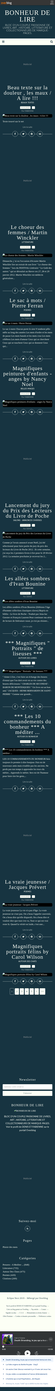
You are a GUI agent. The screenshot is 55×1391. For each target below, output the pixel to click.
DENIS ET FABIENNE (32, 1127)
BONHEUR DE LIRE (27, 16)
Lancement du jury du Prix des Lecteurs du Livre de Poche (27, 510)
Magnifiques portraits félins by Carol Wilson (27, 951)
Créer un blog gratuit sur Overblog (17, 1309)
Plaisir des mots (10, 1247)
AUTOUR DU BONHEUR (27, 737)
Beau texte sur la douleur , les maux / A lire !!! (27, 93)
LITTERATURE (27, 242)
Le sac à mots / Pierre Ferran (27, 303)
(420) (9, 1275)
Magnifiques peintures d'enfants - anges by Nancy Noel (27, 376)
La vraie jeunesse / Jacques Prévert (27, 884)
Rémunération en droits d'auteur (37, 1313)
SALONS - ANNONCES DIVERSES (27, 520)
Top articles (34, 1309)
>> (42, 991)
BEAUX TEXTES (27, 103)
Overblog (43, 1298)
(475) (14, 1271)
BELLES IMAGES (27, 389)
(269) (10, 1278)
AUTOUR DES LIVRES (27, 658)
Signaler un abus (11, 1313)
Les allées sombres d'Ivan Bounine (27, 581)
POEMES (27, 310)
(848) (16, 1264)
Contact (43, 1309)
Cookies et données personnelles (25, 1316)
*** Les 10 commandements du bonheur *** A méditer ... (27, 724)
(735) (10, 1268)
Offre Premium (8, 1316)
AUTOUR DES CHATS (27, 961)
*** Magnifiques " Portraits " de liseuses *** (27, 648)
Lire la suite (27, 127)
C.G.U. (21, 1313)
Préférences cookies (45, 1316)
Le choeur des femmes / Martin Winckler (27, 232)
